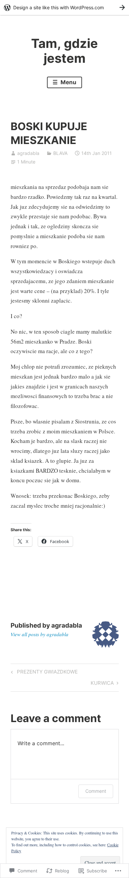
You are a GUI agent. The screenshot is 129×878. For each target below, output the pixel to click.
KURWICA (102, 684)
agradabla (28, 153)
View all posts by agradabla (39, 634)
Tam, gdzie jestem (64, 51)
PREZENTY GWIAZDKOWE (43, 672)
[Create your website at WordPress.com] (64, 7)
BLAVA (60, 153)
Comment (95, 791)
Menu (67, 82)
